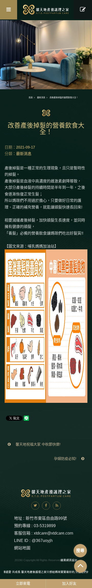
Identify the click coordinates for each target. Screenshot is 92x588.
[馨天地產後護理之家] (46, 9)
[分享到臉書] (46, 506)
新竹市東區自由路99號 (46, 518)
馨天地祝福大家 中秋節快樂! (38, 444)
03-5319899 (45, 526)
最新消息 (41, 97)
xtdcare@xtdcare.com (53, 533)
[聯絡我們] (83, 9)
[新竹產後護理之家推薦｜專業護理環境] (46, 54)
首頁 (31, 97)
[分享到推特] (35, 506)
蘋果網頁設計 (69, 560)
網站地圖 (22, 548)
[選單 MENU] (8, 9)
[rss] (57, 506)
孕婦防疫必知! (65, 459)
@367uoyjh (42, 540)
